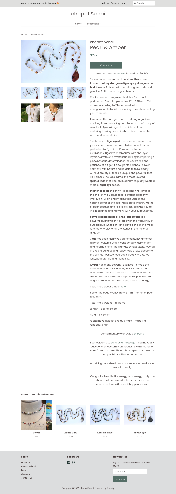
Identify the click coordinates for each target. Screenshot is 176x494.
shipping (139, 333)
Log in (103, 3)
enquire (121, 73)
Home (24, 34)
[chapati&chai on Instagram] (73, 463)
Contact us (106, 65)
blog (23, 470)
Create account (118, 3)
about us (25, 462)
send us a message (123, 342)
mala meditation (29, 466)
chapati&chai (88, 14)
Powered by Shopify (104, 488)
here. (123, 286)
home (78, 23)
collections (93, 23)
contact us (26, 478)
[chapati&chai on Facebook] (68, 463)
